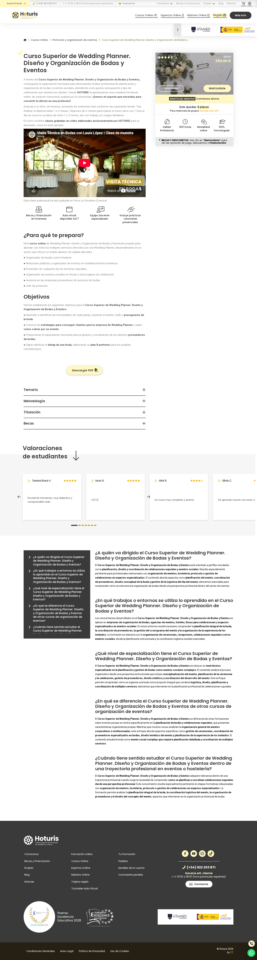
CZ (231, 952)
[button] (243, 3)
